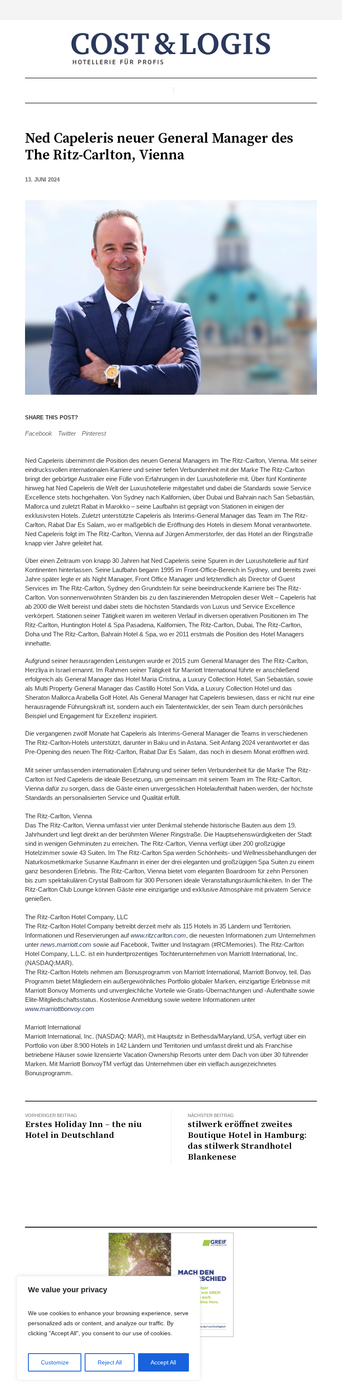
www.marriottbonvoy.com (59, 1008)
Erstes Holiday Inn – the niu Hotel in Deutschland (83, 1130)
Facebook (38, 433)
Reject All (110, 1362)
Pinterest (94, 433)
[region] (108, 1328)
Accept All (163, 1362)
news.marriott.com (65, 944)
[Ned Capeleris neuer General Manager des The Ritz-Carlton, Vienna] (171, 296)
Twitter (67, 433)
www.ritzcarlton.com (158, 935)
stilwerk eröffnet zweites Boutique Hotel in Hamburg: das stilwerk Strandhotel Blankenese (247, 1140)
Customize (55, 1362)
